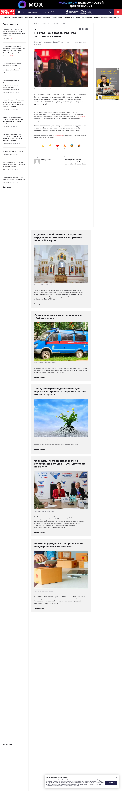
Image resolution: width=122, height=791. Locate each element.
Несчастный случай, (71, 162)
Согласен (111, 783)
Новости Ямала (80, 164)
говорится (81, 116)
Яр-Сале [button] (54, 12)
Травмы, (82, 162)
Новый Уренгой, (70, 160)
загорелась (59, 135)
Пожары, (79, 160)
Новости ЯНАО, (69, 164)
